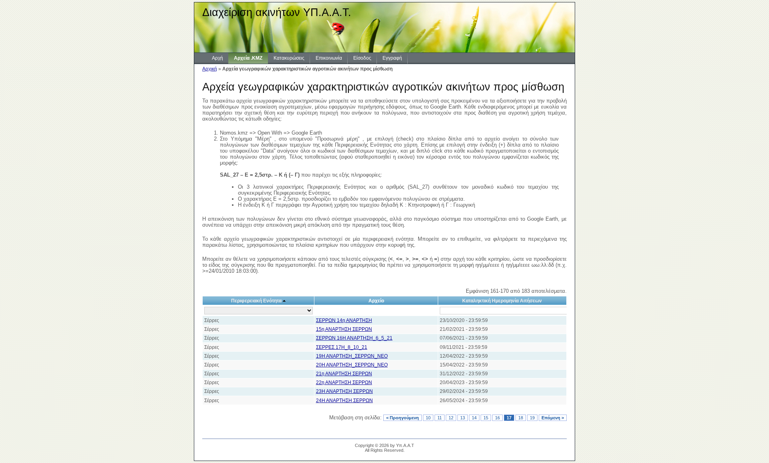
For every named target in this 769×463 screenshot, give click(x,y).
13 (462, 417)
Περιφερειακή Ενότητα (256, 301)
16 (497, 417)
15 (485, 417)
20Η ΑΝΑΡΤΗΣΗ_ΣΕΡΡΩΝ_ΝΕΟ (352, 365)
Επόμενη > (553, 417)
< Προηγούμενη (402, 417)
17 (509, 417)
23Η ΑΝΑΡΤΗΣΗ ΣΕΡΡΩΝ (344, 391)
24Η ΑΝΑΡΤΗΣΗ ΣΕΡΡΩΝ (344, 400)
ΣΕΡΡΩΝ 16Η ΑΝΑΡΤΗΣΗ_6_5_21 (354, 338)
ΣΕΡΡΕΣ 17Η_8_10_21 (341, 347)
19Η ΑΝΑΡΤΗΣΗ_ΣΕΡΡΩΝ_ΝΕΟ (352, 356)
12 (451, 417)
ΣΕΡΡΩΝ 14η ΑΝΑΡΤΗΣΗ (344, 320)
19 (532, 417)
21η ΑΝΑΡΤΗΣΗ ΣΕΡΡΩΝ (344, 373)
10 (428, 417)
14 (474, 417)
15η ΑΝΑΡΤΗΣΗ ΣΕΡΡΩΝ (344, 329)
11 (439, 417)
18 (520, 417)
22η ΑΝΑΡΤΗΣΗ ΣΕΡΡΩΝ (344, 382)
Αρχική (209, 69)
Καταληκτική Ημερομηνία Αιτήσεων (502, 301)
